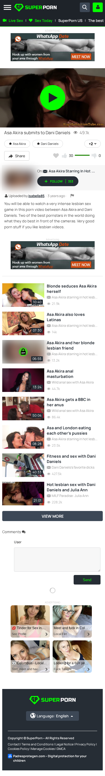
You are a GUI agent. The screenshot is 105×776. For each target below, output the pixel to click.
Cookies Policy (18, 749)
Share (19, 155)
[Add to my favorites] (56, 155)
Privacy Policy (85, 744)
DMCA (61, 749)
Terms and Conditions (37, 744)
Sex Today (43, 20)
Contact (14, 744)
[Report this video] (72, 195)
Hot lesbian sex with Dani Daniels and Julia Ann (71, 487)
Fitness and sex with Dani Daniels (71, 458)
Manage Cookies (43, 749)
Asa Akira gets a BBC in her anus (68, 402)
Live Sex (16, 20)
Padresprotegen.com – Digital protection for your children (50, 758)
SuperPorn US (70, 20)
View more (53, 516)
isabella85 (36, 196)
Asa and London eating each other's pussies (69, 430)
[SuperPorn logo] (35, 8)
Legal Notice (64, 744)
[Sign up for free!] (98, 7)
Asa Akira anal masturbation (60, 373)
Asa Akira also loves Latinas (66, 317)
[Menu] (7, 8)
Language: (53, 715)
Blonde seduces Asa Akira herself (72, 288)
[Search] (85, 7)
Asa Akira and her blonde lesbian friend (71, 345)
